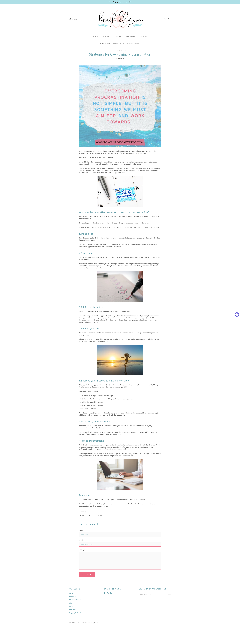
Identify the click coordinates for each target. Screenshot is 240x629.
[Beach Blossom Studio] (120, 19)
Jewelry (95, 37)
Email (81, 540)
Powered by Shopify (93, 623)
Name (81, 530)
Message (82, 550)
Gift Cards (143, 37)
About (71, 593)
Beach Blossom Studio (80, 623)
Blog (70, 603)
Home (102, 43)
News (108, 43)
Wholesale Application (76, 600)
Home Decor (107, 37)
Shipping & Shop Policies (77, 613)
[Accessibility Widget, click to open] (237, 314)
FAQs (71, 606)
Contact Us (72, 596)
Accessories (130, 37)
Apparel (119, 37)
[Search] (70, 19)
